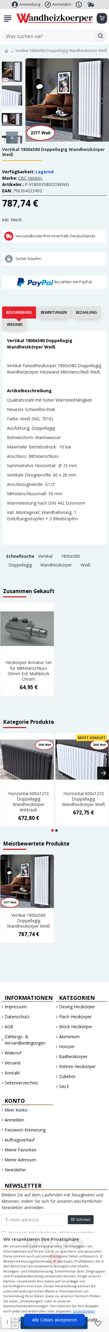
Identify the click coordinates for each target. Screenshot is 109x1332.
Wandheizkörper (56, 565)
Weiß (86, 565)
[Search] (100, 36)
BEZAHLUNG (86, 312)
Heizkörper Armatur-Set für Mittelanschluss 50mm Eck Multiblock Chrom (28, 671)
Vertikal (45, 556)
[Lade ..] (101, 18)
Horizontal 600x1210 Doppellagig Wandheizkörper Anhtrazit (28, 802)
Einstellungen (84, 1311)
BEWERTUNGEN (54, 312)
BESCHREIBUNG (19, 312)
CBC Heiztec (30, 178)
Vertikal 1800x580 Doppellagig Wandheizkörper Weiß (28, 921)
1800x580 (70, 556)
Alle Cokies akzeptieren (54, 1320)
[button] (31, 101)
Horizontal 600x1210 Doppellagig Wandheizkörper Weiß (83, 799)
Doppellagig (20, 565)
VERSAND (15, 324)
